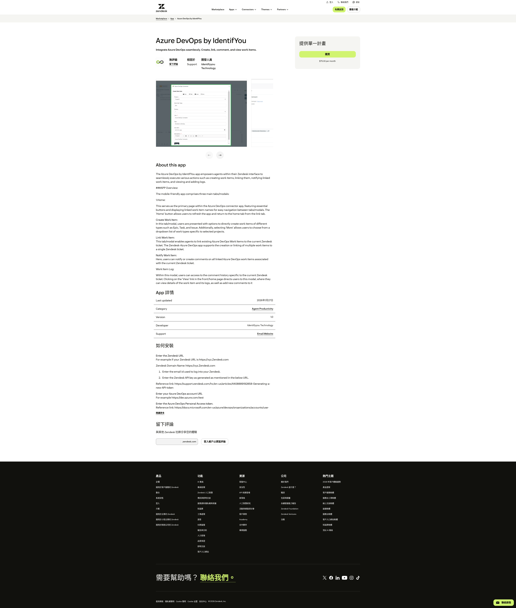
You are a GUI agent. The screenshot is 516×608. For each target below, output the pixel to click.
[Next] (220, 155)
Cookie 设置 (193, 601)
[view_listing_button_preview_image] (201, 113)
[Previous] (209, 155)
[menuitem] (356, 2)
